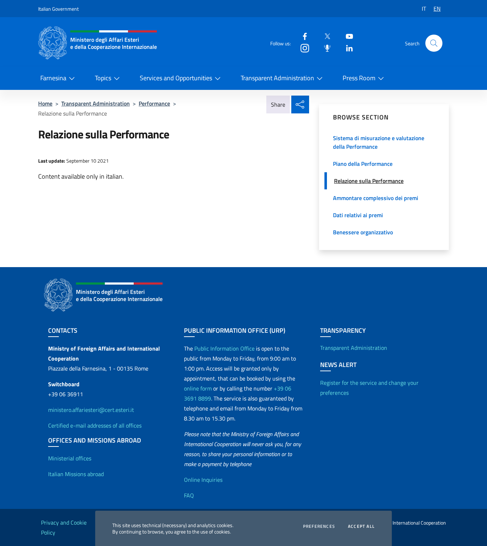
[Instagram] (302, 47)
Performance (154, 103)
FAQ (189, 495)
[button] (433, 43)
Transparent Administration (277, 78)
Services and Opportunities (176, 78)
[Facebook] (302, 36)
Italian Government (58, 8)
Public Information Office (224, 348)
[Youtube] (346, 36)
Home (45, 103)
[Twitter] (324, 36)
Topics (103, 78)
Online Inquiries (203, 479)
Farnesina (53, 78)
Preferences (319, 526)
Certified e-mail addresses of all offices (95, 425)
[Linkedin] (346, 47)
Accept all (361, 526)
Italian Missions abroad (76, 474)
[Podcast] (324, 47)
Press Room (359, 78)
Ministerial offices (69, 458)
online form (198, 388)
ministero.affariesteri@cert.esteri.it (91, 409)
